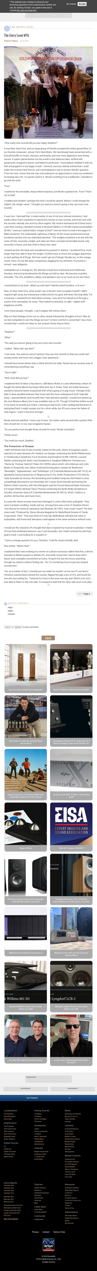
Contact (45, 1232)
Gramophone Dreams (72, 1139)
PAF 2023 (7, 1215)
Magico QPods (26, 848)
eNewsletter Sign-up (71, 1190)
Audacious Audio (40, 1154)
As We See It (69, 1131)
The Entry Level (22, 27)
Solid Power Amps (10, 1134)
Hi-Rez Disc (7, 1149)
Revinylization (69, 1152)
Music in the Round (71, 1169)
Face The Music (70, 1174)
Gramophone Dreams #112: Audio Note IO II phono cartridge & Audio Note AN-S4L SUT (71, 742)
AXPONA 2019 (9, 1193)
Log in (7, 627)
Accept (82, 4)
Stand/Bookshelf (9, 1116)
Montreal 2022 (9, 1199)
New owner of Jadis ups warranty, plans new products (25, 742)
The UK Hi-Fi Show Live (73, 1200)
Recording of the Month (73, 1114)
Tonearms (37, 1116)
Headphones (38, 1141)
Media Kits (68, 1203)
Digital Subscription (71, 1218)
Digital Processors (10, 1151)
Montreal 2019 (9, 1202)
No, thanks (71, 4)
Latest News (40, 1207)
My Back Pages (70, 1141)
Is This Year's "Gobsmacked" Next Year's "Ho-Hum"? (71, 1061)
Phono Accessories (40, 1131)
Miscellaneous (39, 1144)
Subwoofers (8, 1119)
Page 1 (10, 607)
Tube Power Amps (10, 1129)
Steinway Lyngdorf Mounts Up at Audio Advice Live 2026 (71, 1007)
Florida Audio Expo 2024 (12, 1210)
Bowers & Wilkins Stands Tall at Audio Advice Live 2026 (26, 1007)
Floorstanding (8, 1114)
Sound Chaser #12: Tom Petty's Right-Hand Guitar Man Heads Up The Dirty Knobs (26, 795)
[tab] (48, 638)
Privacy (67, 1205)
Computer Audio (9, 1154)
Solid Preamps (9, 1131)
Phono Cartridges (40, 1119)
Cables (36, 1129)
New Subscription (71, 1215)
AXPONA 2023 (9, 1188)
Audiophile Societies (72, 1188)
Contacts (11, 614)
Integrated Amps (9, 1136)
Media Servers (8, 1157)
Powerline (37, 1134)
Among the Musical (71, 1129)
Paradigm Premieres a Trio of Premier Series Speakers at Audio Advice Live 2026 (71, 900)
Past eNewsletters (40, 1212)
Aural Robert (69, 1134)
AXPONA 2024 (9, 1185)
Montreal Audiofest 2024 (12, 1208)
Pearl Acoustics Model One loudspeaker (26, 690)
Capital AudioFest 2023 (12, 1213)
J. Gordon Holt (39, 1157)
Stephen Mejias (11, 41)
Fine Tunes (68, 1177)
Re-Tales (67, 1149)
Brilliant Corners (70, 1136)
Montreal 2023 (9, 1197)
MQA (36, 1203)
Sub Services (69, 1223)
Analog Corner (70, 1159)
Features (68, 1121)
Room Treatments (40, 1136)
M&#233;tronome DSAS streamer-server (26, 953)
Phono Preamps (9, 1139)
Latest (48, 638)
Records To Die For (71, 1116)
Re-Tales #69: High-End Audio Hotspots (25, 1060)
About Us (68, 1195)
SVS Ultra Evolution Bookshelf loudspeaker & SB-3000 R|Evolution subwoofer (25, 900)
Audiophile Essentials (41, 1193)
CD (5, 1146)
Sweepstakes (38, 1219)
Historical (37, 1200)
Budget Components (41, 1151)
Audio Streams (70, 1167)
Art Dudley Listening (72, 1162)
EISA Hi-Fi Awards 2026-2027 (71, 848)
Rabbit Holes (69, 1144)
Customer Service (71, 1198)
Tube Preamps (9, 1126)
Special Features (40, 1188)
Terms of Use (69, 1208)
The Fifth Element (71, 1164)
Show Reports (10, 1183)
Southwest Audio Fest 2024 (13, 1205)
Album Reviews (70, 1119)
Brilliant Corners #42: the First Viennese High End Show (71, 954)
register (18, 627)
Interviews (37, 1195)
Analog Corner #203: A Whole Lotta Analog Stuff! (71, 795)
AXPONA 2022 (9, 1191)
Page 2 (87, 594)
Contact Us (68, 1193)
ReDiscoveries (69, 1147)
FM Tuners (37, 1121)
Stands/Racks (39, 1139)
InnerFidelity (38, 1159)
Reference (37, 1190)
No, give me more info (27, 10)
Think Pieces (38, 1198)
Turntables (38, 1114)
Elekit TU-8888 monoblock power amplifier (71, 690)
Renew (67, 1221)
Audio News (38, 1209)
